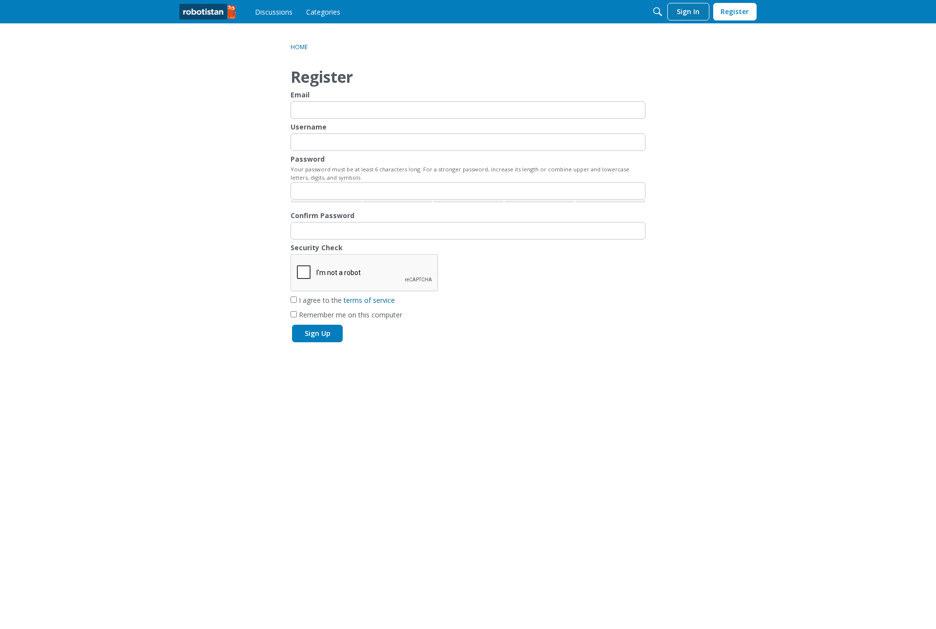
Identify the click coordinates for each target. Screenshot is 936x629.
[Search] (657, 11)
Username (309, 126)
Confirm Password (322, 215)
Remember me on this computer (349, 314)
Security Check (317, 247)
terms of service (369, 300)
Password (308, 159)
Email (300, 94)
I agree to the (346, 300)
